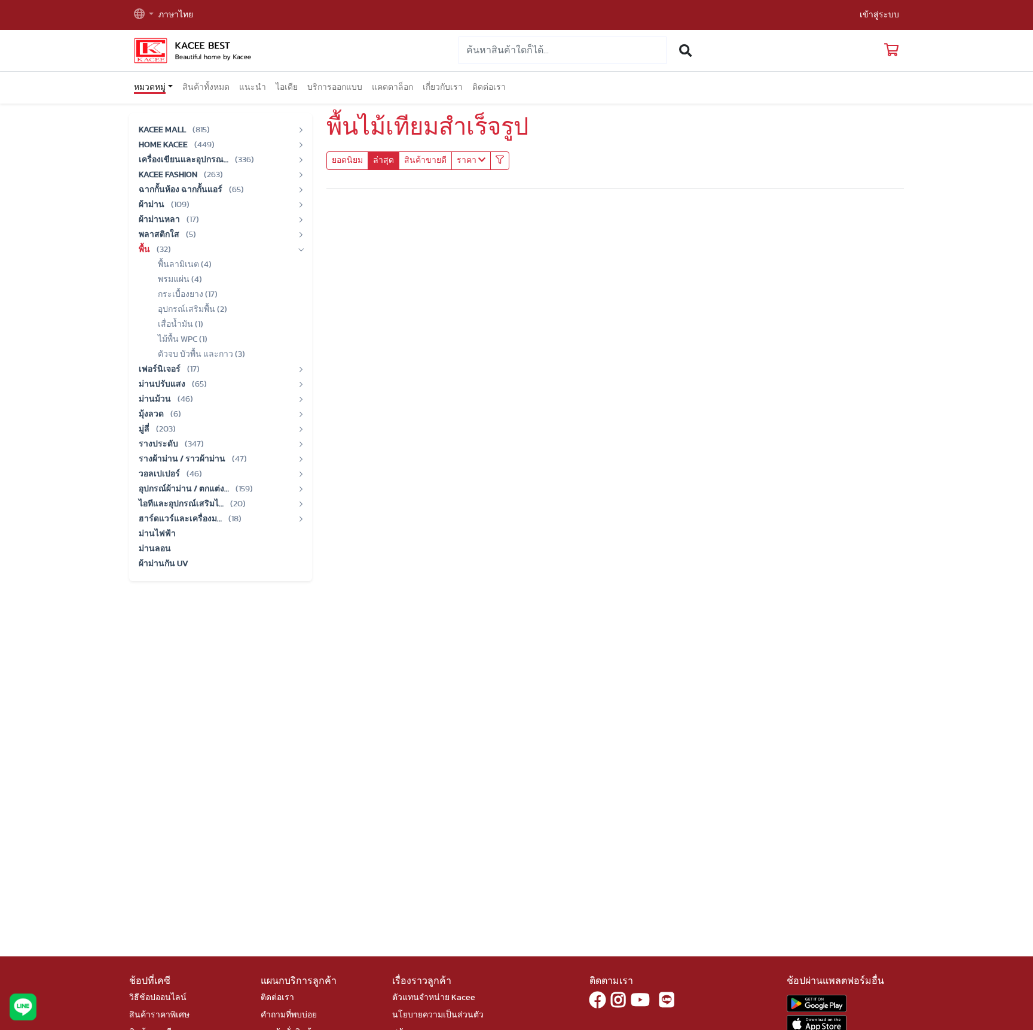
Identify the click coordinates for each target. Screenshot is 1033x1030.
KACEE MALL (163, 130)
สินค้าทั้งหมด (206, 87)
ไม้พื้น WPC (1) (182, 339)
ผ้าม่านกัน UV (163, 564)
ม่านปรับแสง (163, 384)
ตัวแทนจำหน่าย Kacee (433, 997)
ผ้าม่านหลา (160, 219)
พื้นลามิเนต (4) (185, 264)
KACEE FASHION (169, 175)
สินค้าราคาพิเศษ (159, 1015)
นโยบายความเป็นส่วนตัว (438, 1015)
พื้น (145, 249)
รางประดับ (159, 444)
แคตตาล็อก (392, 87)
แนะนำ (252, 87)
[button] (143, 15)
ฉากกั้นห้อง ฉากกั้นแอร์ (181, 190)
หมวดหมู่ (150, 87)
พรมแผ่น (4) (180, 279)
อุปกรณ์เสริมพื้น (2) (192, 309)
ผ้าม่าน (152, 204)
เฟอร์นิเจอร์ (160, 369)
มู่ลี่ (145, 429)
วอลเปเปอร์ (160, 474)
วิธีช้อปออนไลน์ (158, 997)
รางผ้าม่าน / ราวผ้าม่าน (183, 459)
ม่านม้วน (156, 399)
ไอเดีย (287, 87)
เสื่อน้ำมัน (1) (180, 324)
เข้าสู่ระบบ (879, 15)
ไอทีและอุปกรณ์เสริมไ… (182, 504)
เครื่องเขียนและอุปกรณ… (184, 160)
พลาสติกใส (160, 234)
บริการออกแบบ (334, 87)
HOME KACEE (164, 145)
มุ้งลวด (152, 414)
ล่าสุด (383, 160)
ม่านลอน (155, 549)
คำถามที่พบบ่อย (289, 1015)
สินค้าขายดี (425, 160)
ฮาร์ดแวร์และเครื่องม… (181, 519)
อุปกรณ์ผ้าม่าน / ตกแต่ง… (185, 489)
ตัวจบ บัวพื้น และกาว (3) (201, 354)
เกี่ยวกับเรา (443, 87)
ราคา (467, 160)
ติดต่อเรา (489, 87)
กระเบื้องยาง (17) (188, 294)
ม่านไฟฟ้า (157, 534)
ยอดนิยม (347, 160)
